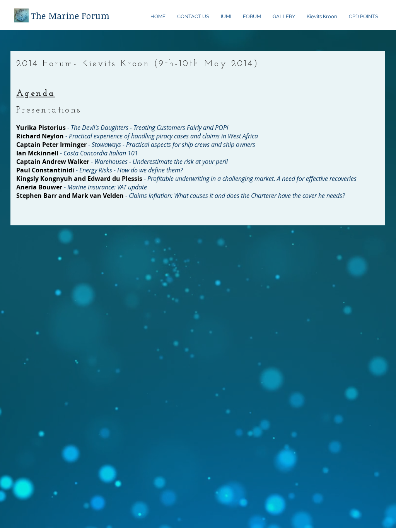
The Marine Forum (70, 15)
